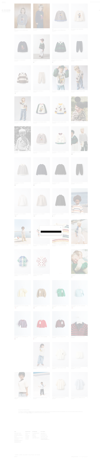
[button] (51, 232)
